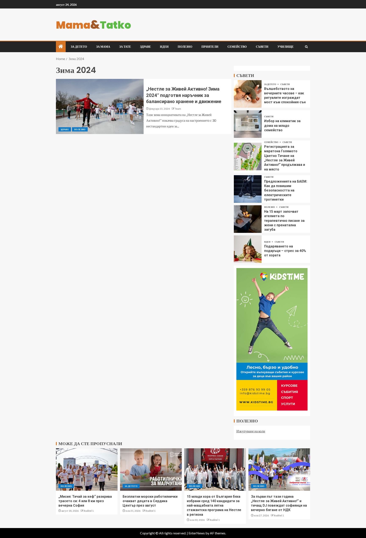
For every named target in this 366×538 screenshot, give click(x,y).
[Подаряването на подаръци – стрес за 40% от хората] (248, 249)
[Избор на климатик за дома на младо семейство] (248, 124)
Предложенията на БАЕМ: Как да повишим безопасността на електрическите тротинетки (285, 190)
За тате (125, 47)
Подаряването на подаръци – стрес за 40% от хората (285, 250)
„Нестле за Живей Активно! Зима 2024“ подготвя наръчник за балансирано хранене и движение (183, 95)
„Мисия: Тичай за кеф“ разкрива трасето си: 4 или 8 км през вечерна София (85, 501)
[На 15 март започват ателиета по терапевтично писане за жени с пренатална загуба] (248, 219)
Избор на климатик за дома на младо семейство (282, 125)
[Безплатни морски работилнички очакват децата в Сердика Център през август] (151, 469)
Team (178, 108)
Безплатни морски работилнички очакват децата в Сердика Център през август (150, 501)
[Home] (60, 46)
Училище (285, 47)
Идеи (164, 47)
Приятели (209, 47)
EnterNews (197, 533)
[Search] (306, 47)
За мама (103, 47)
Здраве (145, 47)
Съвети (262, 47)
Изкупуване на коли (250, 431)
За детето (79, 47)
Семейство (237, 47)
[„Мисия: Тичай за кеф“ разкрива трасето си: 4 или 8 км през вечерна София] (87, 469)
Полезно (185, 47)
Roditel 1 (89, 510)
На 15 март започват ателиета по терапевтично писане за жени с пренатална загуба (284, 221)
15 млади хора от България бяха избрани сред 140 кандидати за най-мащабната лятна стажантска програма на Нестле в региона (214, 506)
